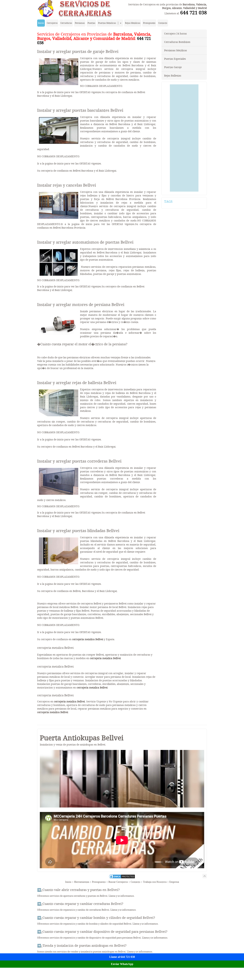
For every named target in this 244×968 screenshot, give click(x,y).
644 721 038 (193, 12)
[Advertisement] (184, 138)
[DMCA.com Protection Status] (122, 878)
